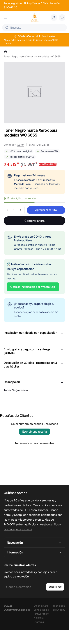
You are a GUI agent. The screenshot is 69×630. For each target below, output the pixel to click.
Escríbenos (20, 312)
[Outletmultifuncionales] (34, 18)
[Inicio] (5, 51)
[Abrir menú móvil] (5, 17)
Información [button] (15, 552)
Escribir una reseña (34, 431)
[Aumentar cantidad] (20, 210)
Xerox (20, 144)
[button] (34, 333)
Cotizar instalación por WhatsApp (32, 287)
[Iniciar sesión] (54, 17)
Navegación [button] (15, 542)
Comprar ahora (34, 220)
